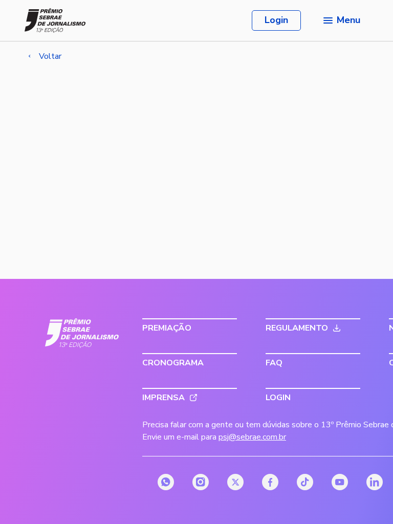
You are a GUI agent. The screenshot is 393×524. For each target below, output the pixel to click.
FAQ (274, 362)
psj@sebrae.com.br (252, 437)
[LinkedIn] (374, 482)
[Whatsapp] (166, 482)
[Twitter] (235, 482)
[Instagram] (200, 482)
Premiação (166, 328)
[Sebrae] (82, 333)
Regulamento (297, 328)
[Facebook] (270, 482)
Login (276, 20)
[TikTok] (305, 482)
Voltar (50, 56)
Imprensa (163, 397)
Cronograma (173, 362)
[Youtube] (340, 482)
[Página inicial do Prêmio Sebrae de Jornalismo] (55, 20)
